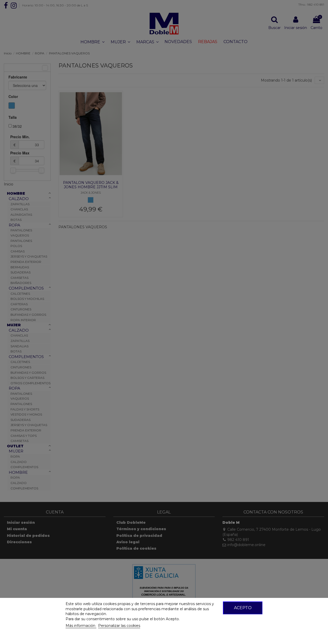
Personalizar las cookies (119, 625)
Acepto (243, 607)
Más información (81, 625)
